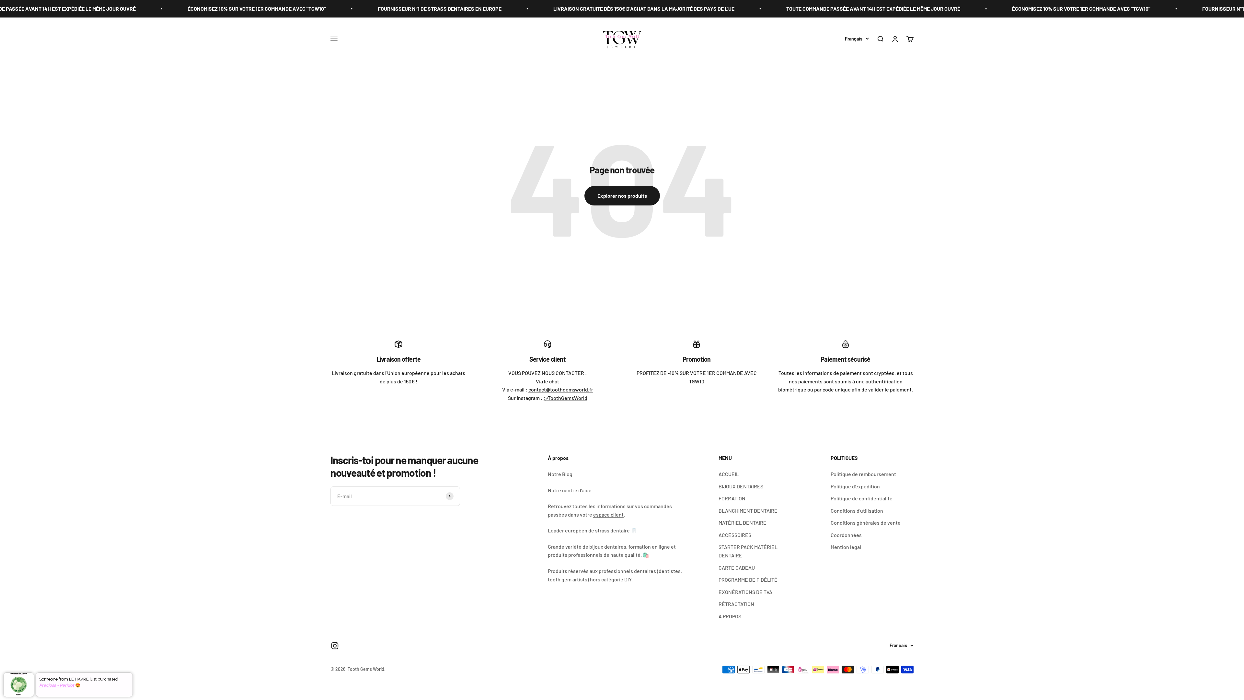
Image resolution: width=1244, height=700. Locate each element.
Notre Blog (560, 474)
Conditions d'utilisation (857, 511)
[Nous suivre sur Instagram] (334, 645)
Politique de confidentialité (862, 498)
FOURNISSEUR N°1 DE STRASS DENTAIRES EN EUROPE (368, 9)
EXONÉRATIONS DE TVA (745, 592)
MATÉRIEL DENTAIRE (742, 522)
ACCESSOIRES (735, 535)
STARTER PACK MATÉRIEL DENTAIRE (748, 551)
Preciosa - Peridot (56, 685)
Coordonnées (846, 535)
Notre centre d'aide (570, 490)
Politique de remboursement (863, 474)
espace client (608, 514)
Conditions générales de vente (866, 522)
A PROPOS (730, 616)
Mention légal (846, 547)
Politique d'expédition (855, 486)
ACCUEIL (729, 474)
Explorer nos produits (622, 195)
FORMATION (732, 498)
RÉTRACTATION (736, 604)
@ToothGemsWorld (565, 398)
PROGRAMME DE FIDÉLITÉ (748, 580)
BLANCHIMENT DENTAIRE (748, 511)
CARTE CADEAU (737, 568)
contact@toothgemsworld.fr (560, 389)
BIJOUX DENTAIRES (741, 486)
